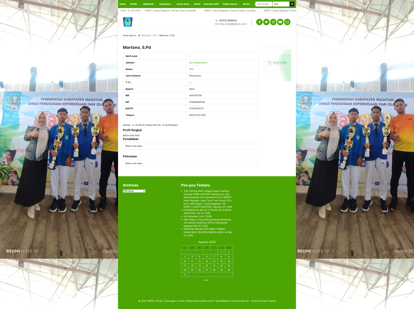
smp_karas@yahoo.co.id (232, 23)
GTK (155, 35)
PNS (191, 69)
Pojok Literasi (230, 4)
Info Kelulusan (191, 216)
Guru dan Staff (211, 4)
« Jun (206, 280)
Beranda (145, 35)
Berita (246, 4)
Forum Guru (183, 4)
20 (206, 265)
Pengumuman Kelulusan (132, 12)
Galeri (197, 4)
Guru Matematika (198, 62)
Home (123, 4)
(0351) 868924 (228, 20)
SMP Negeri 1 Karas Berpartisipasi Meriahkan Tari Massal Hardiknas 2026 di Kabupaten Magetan (207, 222)
